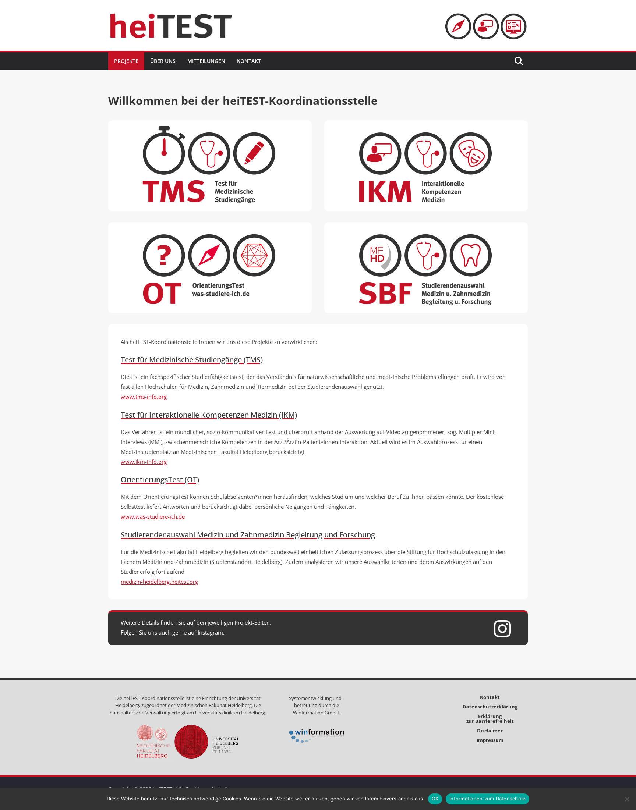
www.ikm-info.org (144, 461)
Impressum (490, 740)
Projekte (126, 60)
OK (435, 799)
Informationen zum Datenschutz (487, 799)
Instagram (210, 632)
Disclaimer (490, 730)
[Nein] (626, 799)
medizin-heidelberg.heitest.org (159, 581)
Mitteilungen (206, 60)
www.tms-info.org (144, 396)
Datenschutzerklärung (490, 706)
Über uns (163, 60)
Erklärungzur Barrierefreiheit (490, 718)
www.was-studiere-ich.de (153, 516)
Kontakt (249, 60)
